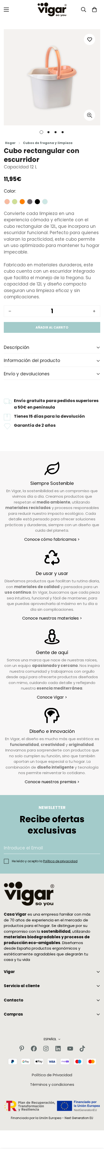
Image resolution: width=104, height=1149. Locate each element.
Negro (37, 201)
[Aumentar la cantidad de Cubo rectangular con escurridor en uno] (94, 311)
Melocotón (7, 201)
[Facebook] (34, 1049)
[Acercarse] (89, 115)
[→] (94, 848)
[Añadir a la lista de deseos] (89, 39)
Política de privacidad (60, 861)
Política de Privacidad (52, 1075)
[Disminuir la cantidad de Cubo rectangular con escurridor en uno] (10, 311)
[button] (94, 9)
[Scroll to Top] (95, 1122)
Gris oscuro (29, 201)
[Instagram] (46, 1049)
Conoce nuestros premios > (52, 782)
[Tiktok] (82, 1049)
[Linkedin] (58, 1049)
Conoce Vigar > (52, 697)
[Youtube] (70, 1049)
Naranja (22, 201)
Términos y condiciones (52, 1084)
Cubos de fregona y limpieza (47, 143)
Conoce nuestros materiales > (52, 618)
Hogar (10, 143)
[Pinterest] (22, 1049)
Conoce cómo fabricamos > (52, 539)
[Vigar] (52, 9)
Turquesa (44, 201)
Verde (14, 201)
